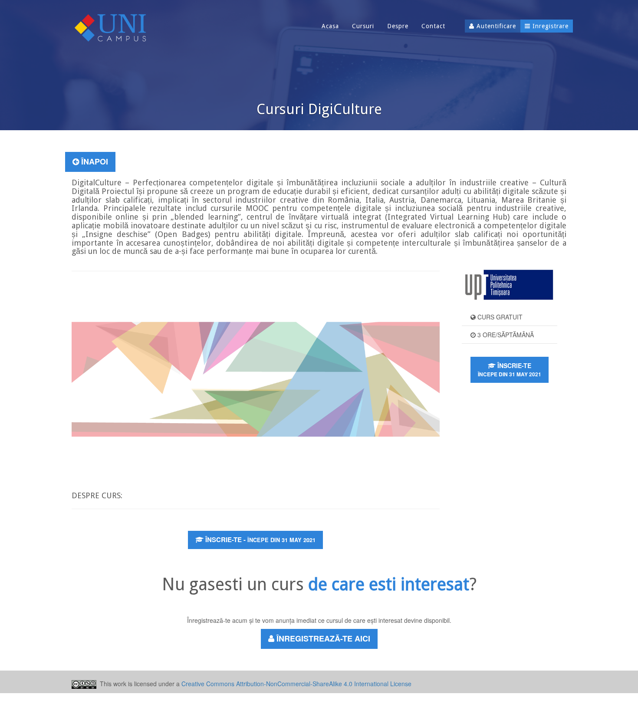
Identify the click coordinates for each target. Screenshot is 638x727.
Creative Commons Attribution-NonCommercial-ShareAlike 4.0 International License (296, 683)
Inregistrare (549, 26)
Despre (397, 26)
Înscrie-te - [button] (260, 539)
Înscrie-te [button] (509, 369)
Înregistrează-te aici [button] (322, 638)
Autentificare (495, 26)
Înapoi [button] (93, 161)
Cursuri (363, 26)
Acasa (330, 26)
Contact (433, 26)
